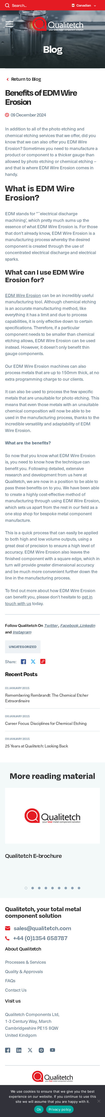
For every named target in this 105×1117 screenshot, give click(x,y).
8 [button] (72, 888)
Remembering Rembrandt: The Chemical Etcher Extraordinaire (46, 698)
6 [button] (59, 888)
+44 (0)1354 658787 (40, 938)
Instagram (22, 632)
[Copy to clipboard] (42, 661)
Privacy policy (60, 1109)
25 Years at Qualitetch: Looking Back (36, 746)
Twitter (51, 625)
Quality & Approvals (24, 971)
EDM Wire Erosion (23, 295)
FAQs (10, 980)
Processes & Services (25, 962)
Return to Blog (25, 79)
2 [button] (32, 888)
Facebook (69, 625)
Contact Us (16, 990)
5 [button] (52, 888)
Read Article (49, 815)
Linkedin (87, 625)
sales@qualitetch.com (42, 928)
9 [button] (79, 888)
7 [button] (65, 888)
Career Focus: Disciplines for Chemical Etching (45, 723)
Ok (39, 1109)
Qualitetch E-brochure (33, 855)
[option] (52, 825)
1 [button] (26, 888)
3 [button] (39, 888)
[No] (98, 1101)
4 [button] (46, 888)
